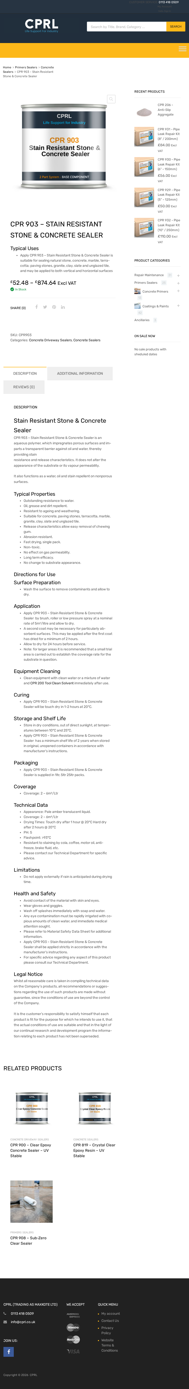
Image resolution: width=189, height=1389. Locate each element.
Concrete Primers (155, 291)
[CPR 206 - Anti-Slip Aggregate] (144, 121)
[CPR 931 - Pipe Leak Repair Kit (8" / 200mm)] (144, 145)
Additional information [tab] (80, 373)
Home (7, 67)
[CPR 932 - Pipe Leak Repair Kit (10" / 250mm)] (144, 236)
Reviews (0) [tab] (24, 387)
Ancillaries (142, 320)
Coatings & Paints (155, 306)
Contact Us (110, 1321)
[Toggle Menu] (183, 50)
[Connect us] (8, 1352)
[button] (111, 99)
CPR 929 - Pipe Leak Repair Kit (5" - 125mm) (169, 194)
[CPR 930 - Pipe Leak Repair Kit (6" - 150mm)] (144, 176)
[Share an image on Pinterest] (53, 307)
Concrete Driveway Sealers (50, 340)
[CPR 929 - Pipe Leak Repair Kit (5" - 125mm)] (144, 206)
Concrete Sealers (86, 340)
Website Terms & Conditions (109, 1345)
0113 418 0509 (169, 2)
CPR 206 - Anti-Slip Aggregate (165, 109)
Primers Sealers (26, 67)
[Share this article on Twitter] (44, 307)
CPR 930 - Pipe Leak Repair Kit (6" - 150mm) (169, 164)
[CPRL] (41, 32)
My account (110, 1314)
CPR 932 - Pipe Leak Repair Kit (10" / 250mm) (169, 225)
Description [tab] (25, 373)
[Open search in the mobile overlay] (136, 26)
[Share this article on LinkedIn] (62, 307)
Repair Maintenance (149, 275)
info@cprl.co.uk (23, 1322)
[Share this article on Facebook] (35, 307)
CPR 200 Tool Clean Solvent (52, 683)
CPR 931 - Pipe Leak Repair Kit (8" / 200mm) (169, 134)
